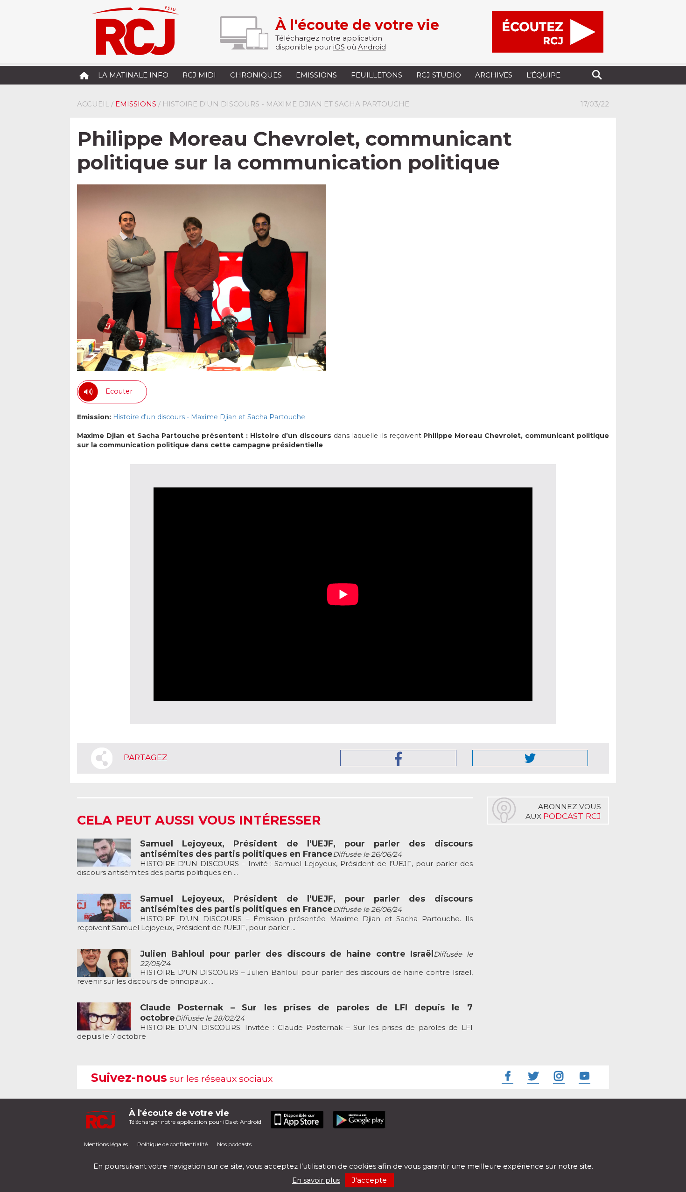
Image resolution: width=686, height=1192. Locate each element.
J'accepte (369, 1180)
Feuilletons (376, 75)
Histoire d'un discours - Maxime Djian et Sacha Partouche (209, 417)
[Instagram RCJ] (557, 1075)
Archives (493, 75)
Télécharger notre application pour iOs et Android (195, 1116)
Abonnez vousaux (563, 811)
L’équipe (543, 75)
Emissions (316, 75)
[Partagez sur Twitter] (530, 758)
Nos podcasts (234, 1144)
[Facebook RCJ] (506, 1075)
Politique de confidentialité (172, 1144)
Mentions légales (106, 1144)
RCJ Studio (438, 75)
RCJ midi (199, 75)
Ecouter (119, 391)
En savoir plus (316, 1180)
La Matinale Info (133, 75)
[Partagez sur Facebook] (398, 758)
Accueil (93, 103)
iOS (339, 46)
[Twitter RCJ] (532, 1075)
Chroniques (256, 75)
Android (372, 46)
